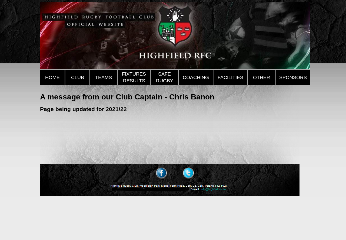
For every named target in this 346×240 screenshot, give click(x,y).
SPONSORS (293, 77)
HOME (52, 77)
